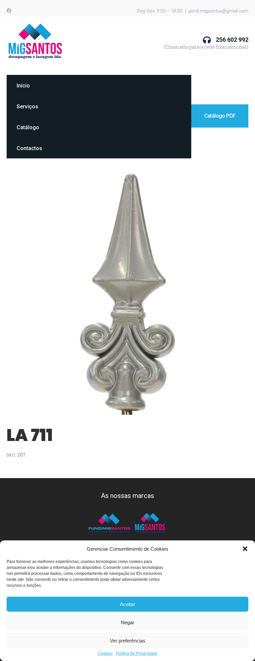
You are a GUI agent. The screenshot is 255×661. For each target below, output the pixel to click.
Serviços (27, 106)
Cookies (105, 653)
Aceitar (127, 604)
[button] (245, 548)
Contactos (29, 148)
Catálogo (28, 127)
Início (23, 86)
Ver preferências (127, 640)
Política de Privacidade (136, 653)
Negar (127, 622)
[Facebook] (9, 10)
